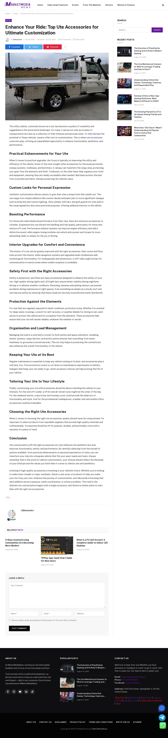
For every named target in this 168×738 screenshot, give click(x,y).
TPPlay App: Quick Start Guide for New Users (56, 559)
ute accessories (94, 137)
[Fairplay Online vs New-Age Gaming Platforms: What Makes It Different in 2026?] (124, 99)
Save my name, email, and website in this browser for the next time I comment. (44, 620)
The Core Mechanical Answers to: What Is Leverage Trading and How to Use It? (147, 66)
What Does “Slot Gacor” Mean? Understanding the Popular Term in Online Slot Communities (148, 132)
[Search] (163, 5)
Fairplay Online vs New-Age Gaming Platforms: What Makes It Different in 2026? (146, 98)
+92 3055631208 (130, 680)
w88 (160, 701)
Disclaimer (61, 722)
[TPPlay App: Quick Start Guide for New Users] (57, 545)
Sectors (109, 5)
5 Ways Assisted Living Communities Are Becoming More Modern (19, 543)
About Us (31, 722)
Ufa (140, 701)
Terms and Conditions (101, 722)
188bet (145, 701)
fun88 (153, 701)
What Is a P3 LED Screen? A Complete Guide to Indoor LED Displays (92, 543)
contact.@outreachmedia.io (133, 677)
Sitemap (137, 722)
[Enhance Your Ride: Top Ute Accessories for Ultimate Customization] (57, 86)
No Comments (65, 39)
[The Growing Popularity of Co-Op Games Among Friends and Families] (124, 115)
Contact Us (45, 722)
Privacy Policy (77, 722)
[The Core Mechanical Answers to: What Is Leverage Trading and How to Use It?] (124, 67)
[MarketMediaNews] (17, 5)
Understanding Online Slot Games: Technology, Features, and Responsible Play (147, 82)
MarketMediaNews (99, 729)
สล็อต (126, 701)
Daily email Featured (58, 5)
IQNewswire (17, 39)
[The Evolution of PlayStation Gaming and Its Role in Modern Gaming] (124, 52)
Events (75, 5)
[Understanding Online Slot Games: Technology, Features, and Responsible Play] (124, 83)
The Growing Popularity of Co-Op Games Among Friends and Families (148, 114)
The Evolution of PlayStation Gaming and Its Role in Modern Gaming (148, 51)
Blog (8, 20)
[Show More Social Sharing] (65, 46)
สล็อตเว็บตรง (120, 698)
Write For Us (123, 722)
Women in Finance (126, 5)
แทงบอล (133, 701)
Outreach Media (132, 683)
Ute (8, 497)
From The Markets (92, 5)
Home (40, 5)
